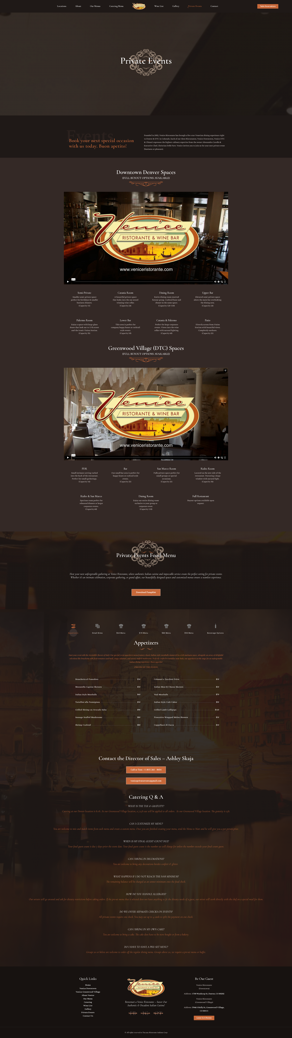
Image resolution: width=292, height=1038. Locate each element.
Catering (88, 1002)
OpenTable (158, 1013)
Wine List (87, 1005)
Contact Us (88, 1015)
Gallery (88, 1009)
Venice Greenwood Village (88, 991)
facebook (133, 1013)
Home (88, 985)
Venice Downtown (88, 988)
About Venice (88, 995)
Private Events (87, 1012)
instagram (145, 1013)
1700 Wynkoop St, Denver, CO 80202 (208, 993)
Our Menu (88, 998)
